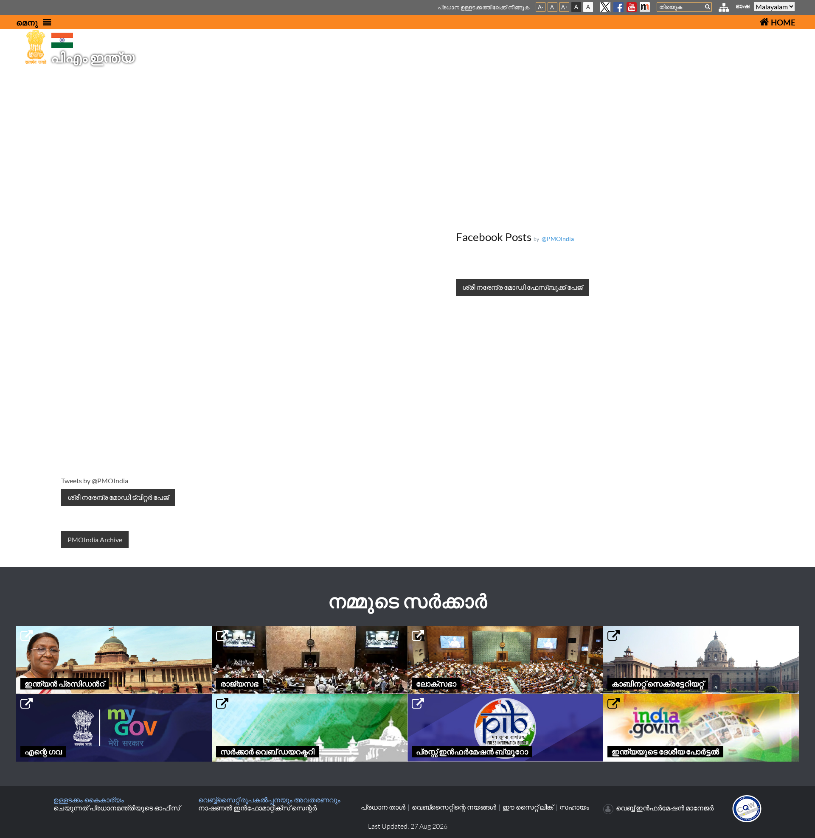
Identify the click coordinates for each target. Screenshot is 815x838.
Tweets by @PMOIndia (94, 480)
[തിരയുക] (707, 6)
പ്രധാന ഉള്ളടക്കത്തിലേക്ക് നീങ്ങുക (483, 7)
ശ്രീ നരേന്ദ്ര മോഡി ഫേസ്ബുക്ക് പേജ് (522, 287)
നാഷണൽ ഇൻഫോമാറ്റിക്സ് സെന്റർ (257, 808)
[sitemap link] (724, 8)
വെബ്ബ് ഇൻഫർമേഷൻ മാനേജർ (665, 807)
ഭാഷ (743, 5)
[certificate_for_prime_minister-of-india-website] (747, 808)
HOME (782, 22)
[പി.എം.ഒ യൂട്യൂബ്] (632, 7)
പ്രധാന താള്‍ (383, 807)
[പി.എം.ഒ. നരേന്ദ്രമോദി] (645, 7)
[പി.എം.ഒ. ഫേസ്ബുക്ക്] (618, 7)
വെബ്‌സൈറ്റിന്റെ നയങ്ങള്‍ (454, 807)
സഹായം (574, 807)
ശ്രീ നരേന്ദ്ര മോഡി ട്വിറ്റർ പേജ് (118, 497)
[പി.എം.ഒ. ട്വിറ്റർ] (605, 7)
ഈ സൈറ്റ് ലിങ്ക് (528, 807)
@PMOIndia (556, 238)
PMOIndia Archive (94, 539)
